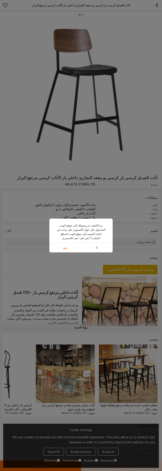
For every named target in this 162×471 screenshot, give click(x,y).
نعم (65, 247)
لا (97, 247)
